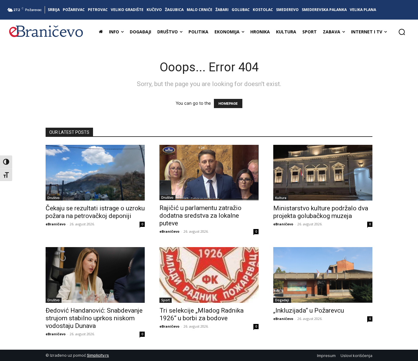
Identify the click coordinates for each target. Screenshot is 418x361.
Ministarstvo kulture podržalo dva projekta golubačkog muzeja (320, 212)
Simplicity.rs (98, 355)
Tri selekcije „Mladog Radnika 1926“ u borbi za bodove (201, 314)
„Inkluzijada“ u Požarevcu (308, 310)
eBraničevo (55, 224)
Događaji (282, 300)
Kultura (280, 198)
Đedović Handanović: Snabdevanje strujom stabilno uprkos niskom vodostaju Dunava (94, 318)
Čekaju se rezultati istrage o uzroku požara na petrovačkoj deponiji (95, 212)
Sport (165, 300)
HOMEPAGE (228, 103)
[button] (402, 32)
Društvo (53, 198)
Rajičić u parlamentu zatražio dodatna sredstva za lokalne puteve (200, 215)
